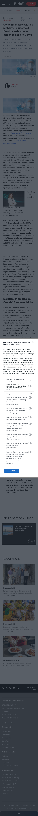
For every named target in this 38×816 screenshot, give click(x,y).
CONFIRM (12, 470)
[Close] (34, 343)
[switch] (30, 386)
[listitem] (19, 380)
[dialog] (19, 408)
